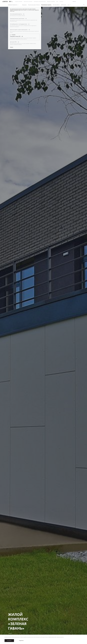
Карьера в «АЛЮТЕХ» (51, 1)
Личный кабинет (56, 4)
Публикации (63, 4)
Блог (57, 1)
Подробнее (21, 640)
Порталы (10, 633)
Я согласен (9, 640)
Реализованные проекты (46, 4)
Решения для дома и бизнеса (34, 4)
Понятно (11, 47)
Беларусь (74, 1)
